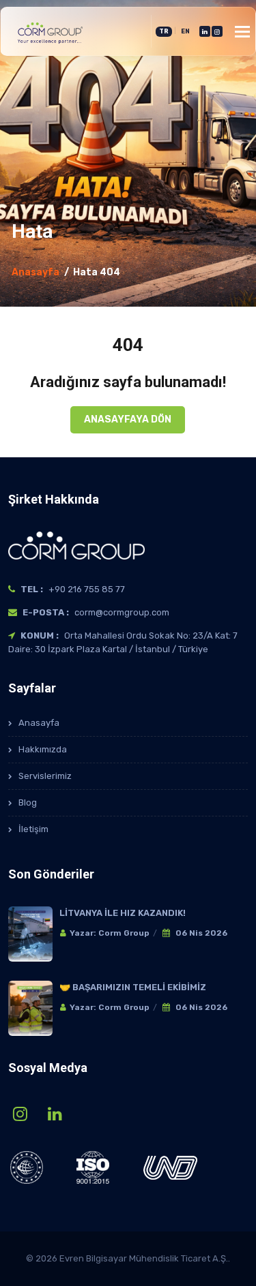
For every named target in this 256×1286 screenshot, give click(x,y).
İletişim (33, 829)
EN (185, 31)
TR (164, 31)
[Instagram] (217, 31)
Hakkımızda (42, 749)
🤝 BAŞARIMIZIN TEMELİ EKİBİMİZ (132, 987)
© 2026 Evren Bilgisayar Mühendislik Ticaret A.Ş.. (128, 1258)
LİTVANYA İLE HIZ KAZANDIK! (122, 913)
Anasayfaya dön (127, 419)
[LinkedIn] (204, 31)
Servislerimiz (45, 776)
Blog (27, 802)
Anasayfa (35, 272)
